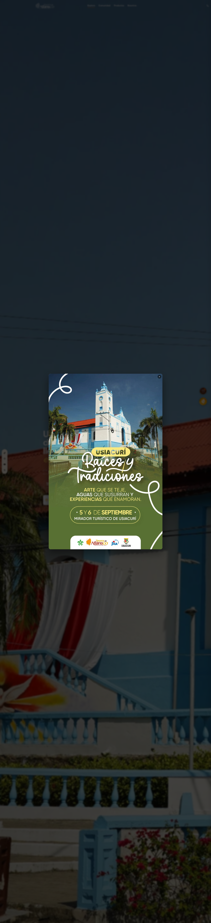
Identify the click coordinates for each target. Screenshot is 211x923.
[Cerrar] (159, 377)
